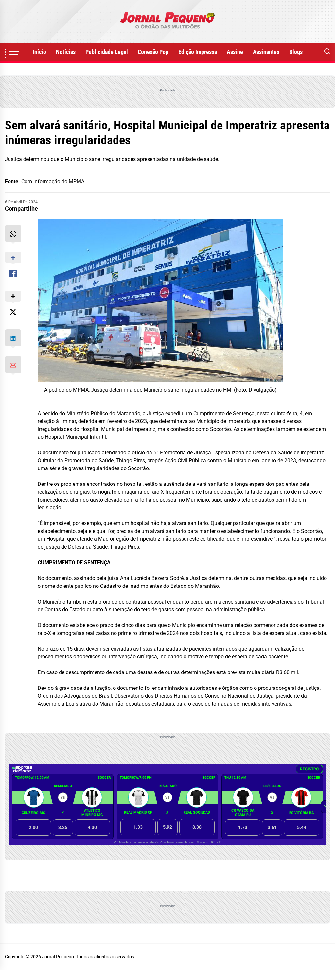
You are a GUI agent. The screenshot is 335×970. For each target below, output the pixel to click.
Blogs (296, 51)
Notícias (66, 51)
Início (39, 51)
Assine (235, 51)
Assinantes (266, 51)
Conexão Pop (153, 51)
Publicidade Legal (106, 51)
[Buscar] (327, 52)
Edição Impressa (197, 51)
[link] (167, 21)
